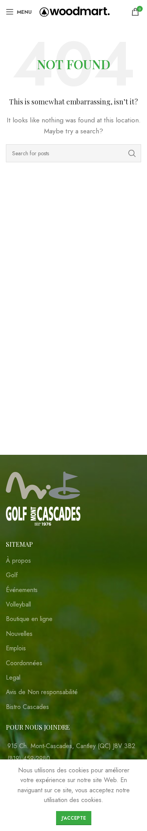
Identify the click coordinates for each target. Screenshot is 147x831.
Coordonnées (24, 663)
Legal (13, 677)
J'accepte (74, 818)
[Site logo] (75, 11)
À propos (18, 560)
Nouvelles (19, 634)
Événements (22, 590)
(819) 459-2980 (28, 758)
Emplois (16, 648)
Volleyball (18, 604)
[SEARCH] (132, 153)
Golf (12, 575)
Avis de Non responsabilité (42, 692)
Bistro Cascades (27, 707)
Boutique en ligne (29, 619)
